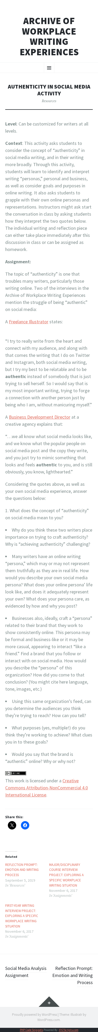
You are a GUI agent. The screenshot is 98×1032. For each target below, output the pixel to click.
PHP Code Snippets (31, 1030)
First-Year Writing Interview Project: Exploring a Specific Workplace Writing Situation (21, 916)
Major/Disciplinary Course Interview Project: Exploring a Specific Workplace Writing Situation (66, 875)
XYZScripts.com (68, 1030)
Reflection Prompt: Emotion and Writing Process (22, 869)
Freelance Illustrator (28, 322)
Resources (49, 101)
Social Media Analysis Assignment (26, 971)
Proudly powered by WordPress (34, 1014)
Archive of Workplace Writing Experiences (49, 36)
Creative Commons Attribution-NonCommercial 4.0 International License (46, 788)
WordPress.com (48, 1020)
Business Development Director (39, 417)
